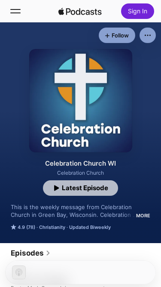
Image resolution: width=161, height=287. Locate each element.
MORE (143, 216)
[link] (31, 253)
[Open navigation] (15, 11)
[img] (80, 11)
